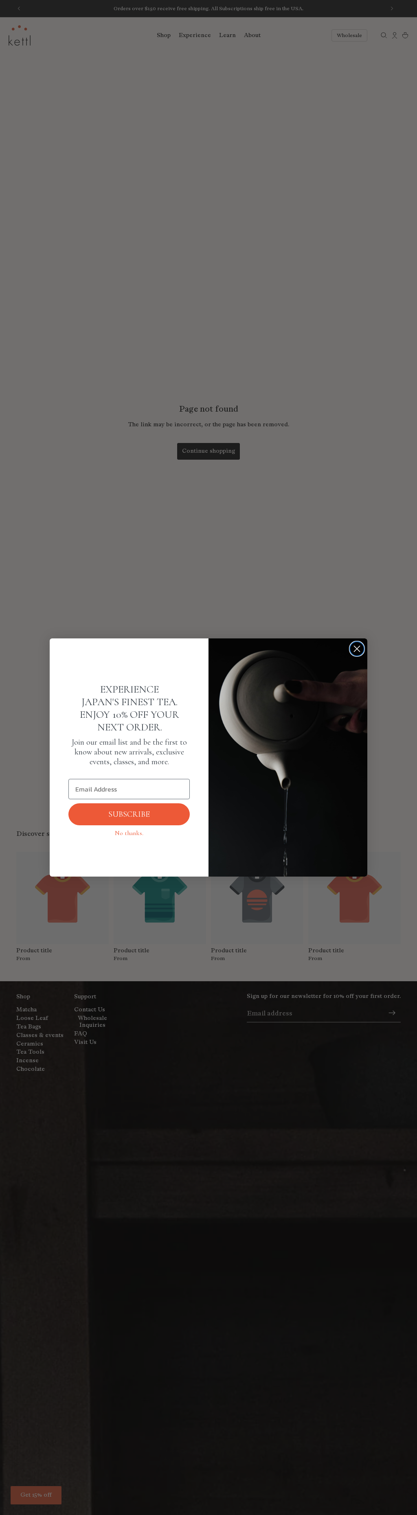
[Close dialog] (357, 649)
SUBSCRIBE (129, 814)
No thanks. (129, 833)
